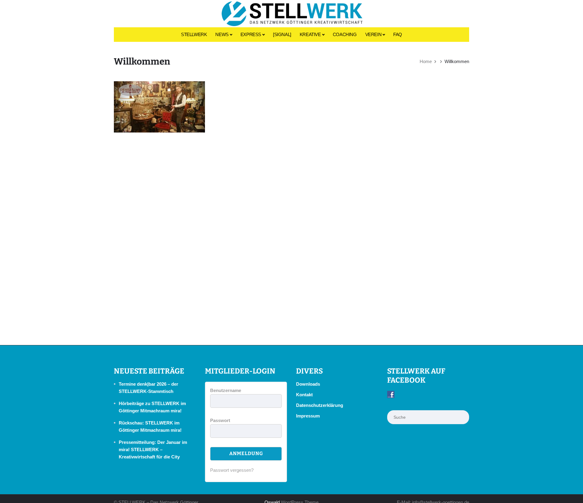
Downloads (308, 384)
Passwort (220, 420)
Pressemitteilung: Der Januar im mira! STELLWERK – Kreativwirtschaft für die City (153, 449)
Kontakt (304, 394)
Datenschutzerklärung (319, 405)
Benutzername (225, 390)
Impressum (308, 415)
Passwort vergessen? (232, 470)
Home (426, 61)
